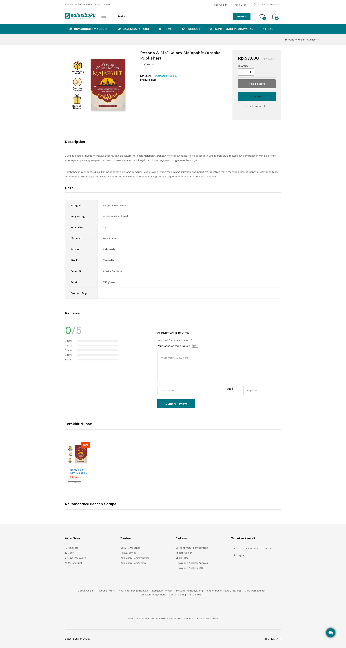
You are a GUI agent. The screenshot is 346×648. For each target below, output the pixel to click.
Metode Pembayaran (188, 590)
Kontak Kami (176, 594)
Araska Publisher (113, 271)
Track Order (240, 4)
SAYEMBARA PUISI (135, 29)
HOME (167, 29)
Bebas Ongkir (86, 590)
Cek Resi (183, 557)
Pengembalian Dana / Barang (223, 590)
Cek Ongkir (220, 4)
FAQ (270, 29)
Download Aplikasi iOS (189, 567)
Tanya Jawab (128, 552)
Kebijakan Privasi (162, 590)
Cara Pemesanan (130, 547)
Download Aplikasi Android (192, 562)
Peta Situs (194, 594)
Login (261, 4)
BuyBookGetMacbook (90, 29)
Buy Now (256, 96)
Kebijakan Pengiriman (133, 562)
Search (241, 16)
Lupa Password (76, 557)
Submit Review (176, 403)
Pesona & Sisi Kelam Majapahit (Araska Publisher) (78, 471)
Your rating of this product (173, 345)
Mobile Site (274, 639)
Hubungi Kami (106, 590)
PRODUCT (193, 29)
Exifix (113, 638)
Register (274, 4)
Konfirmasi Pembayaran (234, 29)
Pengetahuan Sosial (165, 75)
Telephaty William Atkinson (301, 39)
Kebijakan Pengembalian (135, 557)
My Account (74, 562)
